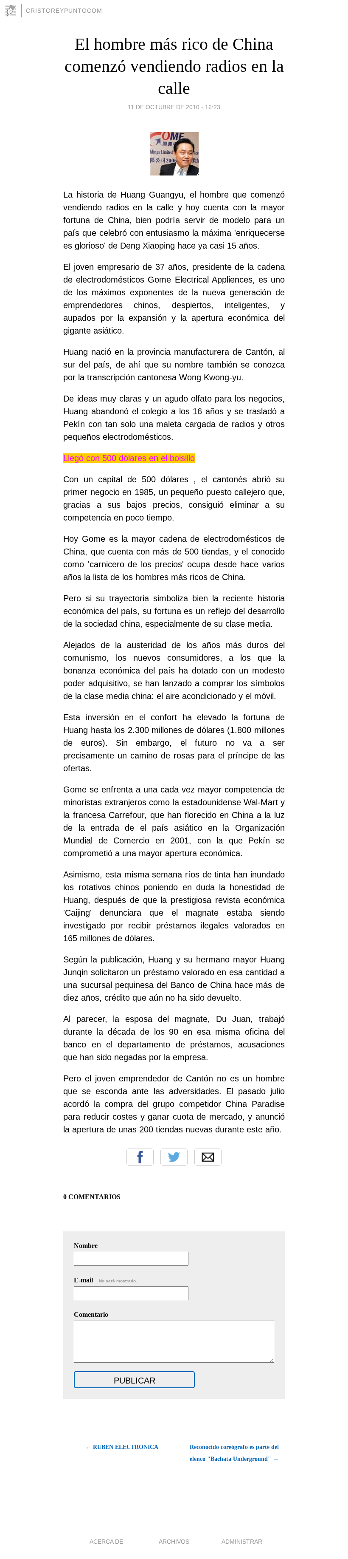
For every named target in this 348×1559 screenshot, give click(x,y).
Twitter (174, 1157)
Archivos (174, 1541)
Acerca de (106, 1541)
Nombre (86, 1245)
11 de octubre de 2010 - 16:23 (174, 107)
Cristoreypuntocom (64, 10)
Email (208, 1157)
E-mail (105, 1280)
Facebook (140, 1157)
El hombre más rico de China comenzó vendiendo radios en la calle (174, 66)
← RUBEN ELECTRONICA (121, 1447)
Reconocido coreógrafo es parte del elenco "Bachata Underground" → (234, 1453)
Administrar (242, 1541)
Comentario (91, 1314)
